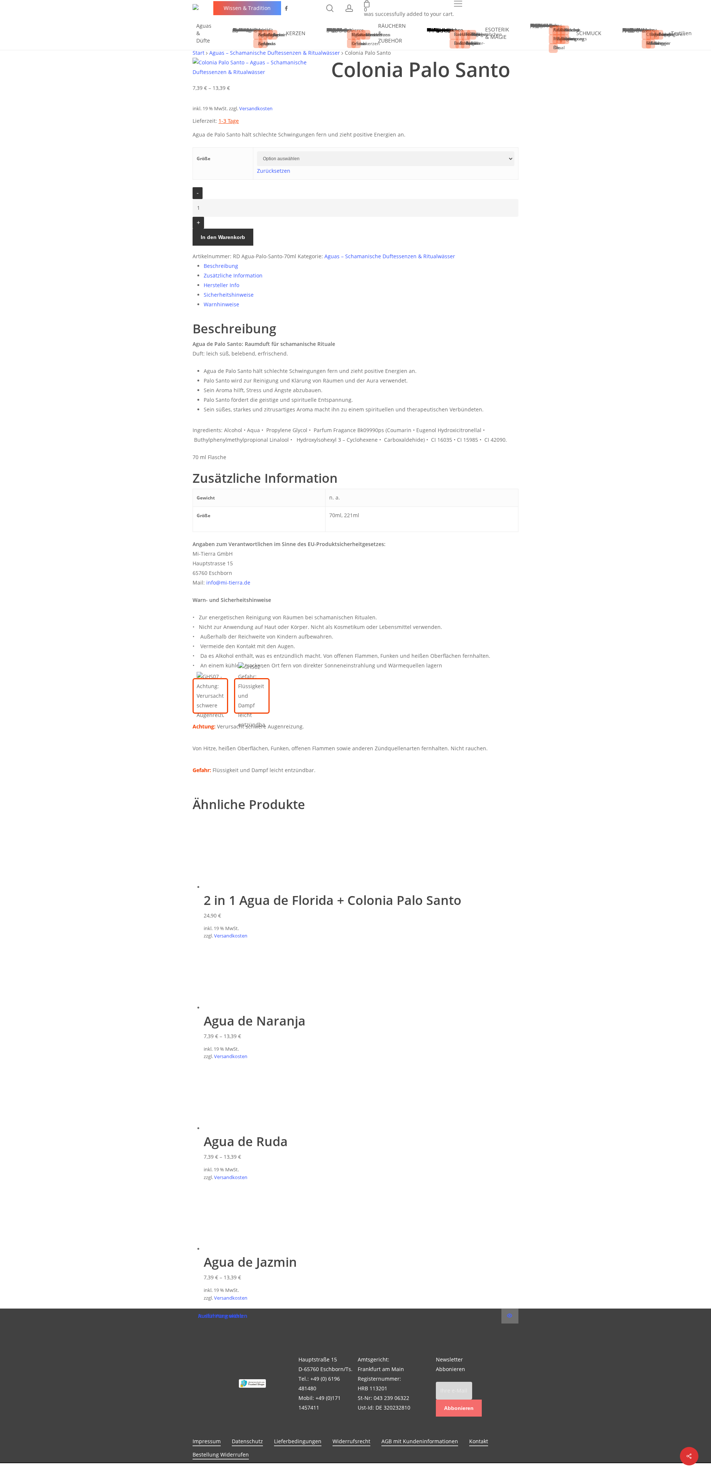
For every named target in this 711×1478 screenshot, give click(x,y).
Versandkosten (256, 108)
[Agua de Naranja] (241, 1007)
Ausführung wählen (222, 1316)
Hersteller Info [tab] (221, 285)
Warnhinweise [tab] (221, 304)
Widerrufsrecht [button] (351, 1441)
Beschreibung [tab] (221, 265)
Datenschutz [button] (247, 1441)
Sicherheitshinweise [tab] (229, 294)
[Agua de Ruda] (241, 1128)
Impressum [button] (207, 1441)
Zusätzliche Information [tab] (233, 275)
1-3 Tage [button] (228, 120)
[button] (458, 3)
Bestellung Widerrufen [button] (221, 1454)
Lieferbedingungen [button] (297, 1441)
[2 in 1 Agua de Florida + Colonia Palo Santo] (241, 886)
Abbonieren (459, 1408)
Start (198, 52)
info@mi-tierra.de (228, 582)
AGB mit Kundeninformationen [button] (419, 1441)
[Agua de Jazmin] (241, 1248)
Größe (203, 158)
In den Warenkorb (223, 237)
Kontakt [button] (478, 1441)
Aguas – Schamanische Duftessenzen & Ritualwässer (389, 256)
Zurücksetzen (273, 170)
